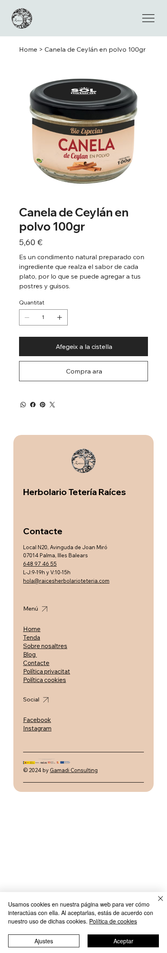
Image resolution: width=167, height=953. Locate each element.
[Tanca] (155, 903)
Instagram (37, 728)
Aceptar (123, 941)
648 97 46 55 (40, 563)
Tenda (31, 637)
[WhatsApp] (23, 405)
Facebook (37, 720)
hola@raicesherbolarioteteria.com (66, 580)
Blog (30, 654)
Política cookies (44, 680)
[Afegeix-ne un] (59, 317)
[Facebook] (33, 405)
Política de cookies (113, 921)
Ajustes (43, 941)
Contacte (36, 663)
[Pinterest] (43, 405)
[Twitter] (52, 405)
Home (32, 629)
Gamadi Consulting (74, 770)
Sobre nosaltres (45, 646)
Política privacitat (46, 671)
